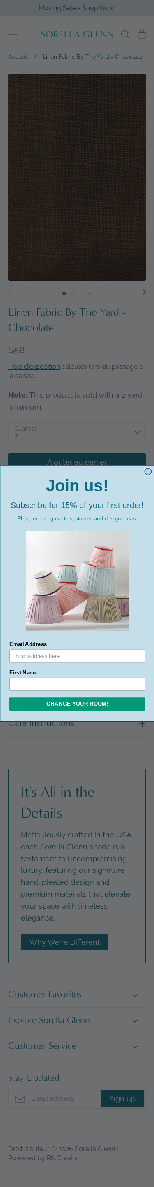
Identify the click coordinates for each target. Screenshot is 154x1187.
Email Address (28, 644)
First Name (23, 673)
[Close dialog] (148, 471)
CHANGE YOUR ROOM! (77, 704)
